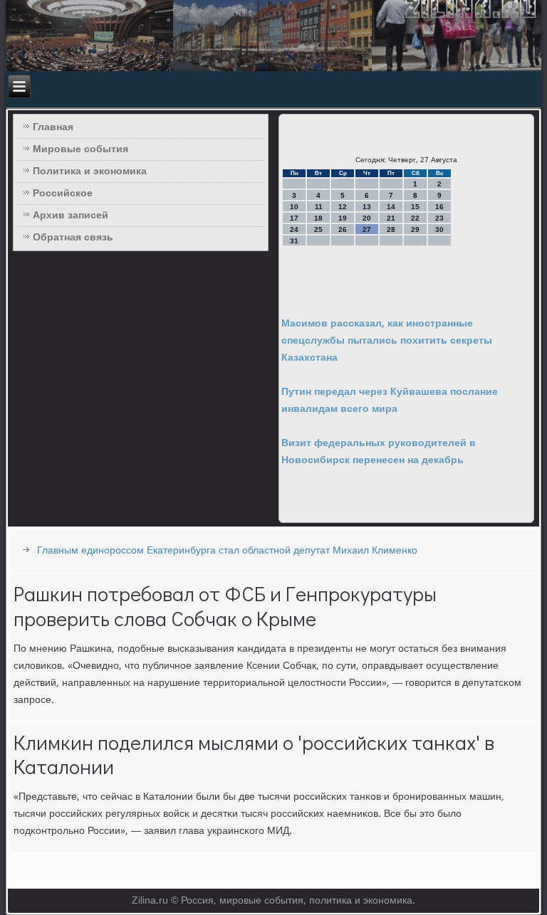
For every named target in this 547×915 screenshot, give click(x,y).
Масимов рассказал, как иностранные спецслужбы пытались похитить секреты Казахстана (386, 340)
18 (318, 218)
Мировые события (80, 149)
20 (367, 218)
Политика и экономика (90, 171)
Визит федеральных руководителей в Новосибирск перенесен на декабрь (378, 452)
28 (391, 229)
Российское (63, 193)
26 (342, 229)
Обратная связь (73, 237)
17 (294, 218)
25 (318, 229)
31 (294, 241)
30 (439, 229)
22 (415, 218)
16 (439, 207)
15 (415, 207)
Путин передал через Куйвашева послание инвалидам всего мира (389, 401)
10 (294, 207)
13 (367, 207)
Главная (53, 127)
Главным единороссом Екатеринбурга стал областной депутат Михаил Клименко (227, 550)
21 (391, 218)
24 (294, 229)
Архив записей (70, 215)
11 (319, 207)
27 (367, 229)
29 (415, 229)
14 (391, 207)
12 (342, 207)
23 (439, 218)
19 (342, 218)
